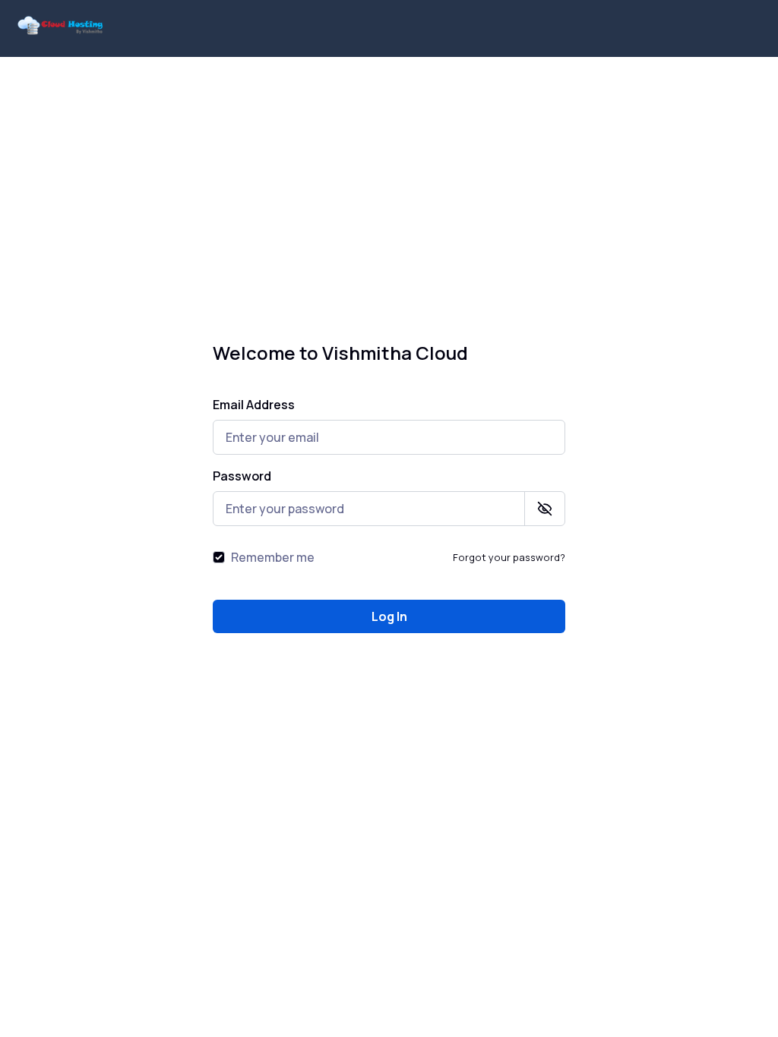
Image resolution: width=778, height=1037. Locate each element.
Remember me (273, 557)
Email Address (254, 404)
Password (242, 476)
